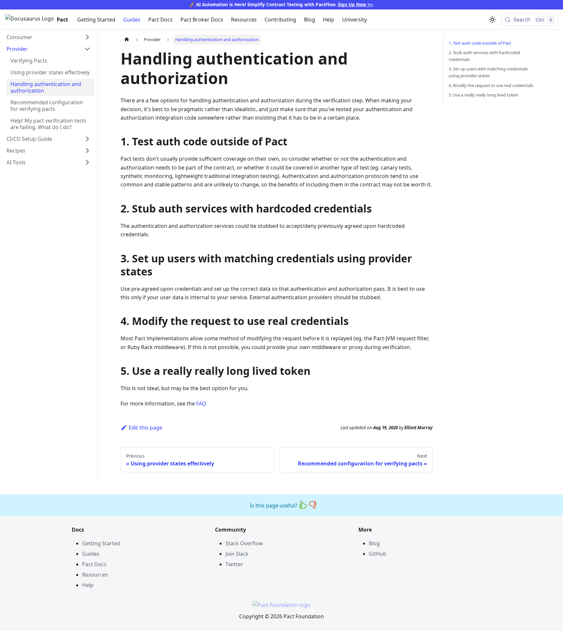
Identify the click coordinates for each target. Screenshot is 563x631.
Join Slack (237, 553)
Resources (244, 19)
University (354, 19)
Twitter (234, 564)
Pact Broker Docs (201, 19)
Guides (131, 19)
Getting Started (96, 19)
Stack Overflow (244, 543)
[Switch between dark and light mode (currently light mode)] (492, 19)
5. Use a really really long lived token (483, 95)
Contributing (280, 19)
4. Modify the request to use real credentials (491, 85)
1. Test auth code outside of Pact (480, 43)
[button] (48, 37)
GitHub (377, 553)
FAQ (201, 403)
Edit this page (145, 427)
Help (328, 19)
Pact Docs (160, 19)
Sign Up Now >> (355, 4)
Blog (309, 19)
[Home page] (127, 40)
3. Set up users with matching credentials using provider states (488, 72)
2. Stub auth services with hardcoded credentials (484, 56)
